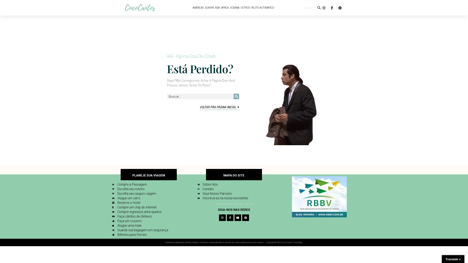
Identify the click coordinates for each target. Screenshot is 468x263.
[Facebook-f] (230, 217)
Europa (209, 7)
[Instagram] (222, 217)
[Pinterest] (245, 217)
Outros (245, 7)
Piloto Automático (262, 7)
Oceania (234, 7)
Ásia (217, 7)
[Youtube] (238, 217)
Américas (198, 7)
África (225, 7)
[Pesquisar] (318, 7)
